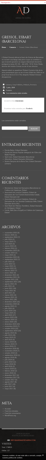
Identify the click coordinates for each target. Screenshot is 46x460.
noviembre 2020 (11, 304)
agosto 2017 (9, 382)
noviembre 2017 (11, 377)
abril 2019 (8, 340)
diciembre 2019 (10, 324)
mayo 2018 (9, 364)
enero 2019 (9, 346)
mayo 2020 (9, 313)
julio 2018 (8, 360)
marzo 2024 (9, 246)
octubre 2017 (10, 380)
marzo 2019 (9, 342)
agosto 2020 (9, 306)
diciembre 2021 (10, 275)
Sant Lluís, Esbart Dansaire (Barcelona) (19, 157)
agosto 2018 (9, 357)
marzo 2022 (9, 268)
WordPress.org (10, 415)
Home (4, 47)
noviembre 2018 (11, 351)
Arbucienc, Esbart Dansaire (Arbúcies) (19, 159)
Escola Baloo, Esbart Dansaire (16, 150)
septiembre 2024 (11, 237)
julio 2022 (8, 262)
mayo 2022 (9, 266)
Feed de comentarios (13, 413)
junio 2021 (9, 288)
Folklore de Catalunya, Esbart (16, 190)
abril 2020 (8, 315)
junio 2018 (9, 362)
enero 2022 (9, 273)
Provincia (33, 85)
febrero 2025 (9, 235)
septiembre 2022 (11, 259)
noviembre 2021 (11, 277)
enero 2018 (9, 373)
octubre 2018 (10, 353)
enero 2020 (9, 322)
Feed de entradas (11, 411)
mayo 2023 (9, 255)
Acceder (8, 409)
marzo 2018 (9, 368)
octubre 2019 (10, 328)
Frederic (9, 90)
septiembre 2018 (11, 355)
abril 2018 (8, 366)
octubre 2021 (10, 279)
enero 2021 (9, 299)
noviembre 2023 (11, 250)
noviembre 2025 (11, 233)
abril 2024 (8, 244)
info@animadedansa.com (23, 440)
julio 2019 (8, 335)
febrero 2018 (9, 371)
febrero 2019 (9, 344)
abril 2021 (8, 293)
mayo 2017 (9, 389)
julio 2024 (8, 239)
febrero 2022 (9, 270)
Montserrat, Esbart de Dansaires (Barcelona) (21, 188)
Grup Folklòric (18, 85)
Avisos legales (23, 434)
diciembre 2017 (10, 375)
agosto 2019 (9, 333)
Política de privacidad (23, 436)
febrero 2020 (9, 319)
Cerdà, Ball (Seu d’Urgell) (14, 210)
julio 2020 (8, 308)
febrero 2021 (9, 297)
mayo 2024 (9, 241)
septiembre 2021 (11, 282)
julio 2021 (8, 286)
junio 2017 (9, 386)
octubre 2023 (10, 253)
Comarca (12, 47)
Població (26, 85)
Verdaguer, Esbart (14, 208)
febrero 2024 (9, 248)
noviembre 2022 (11, 257)
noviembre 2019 (11, 326)
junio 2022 (9, 264)
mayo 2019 (9, 337)
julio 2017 (8, 384)
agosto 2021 (9, 284)
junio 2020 (9, 311)
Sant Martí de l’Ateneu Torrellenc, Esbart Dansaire (23, 206)
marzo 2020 (9, 317)
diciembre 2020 (10, 302)
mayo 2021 (9, 291)
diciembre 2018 (10, 348)
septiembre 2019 (11, 331)
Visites (6, 443)
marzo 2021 (9, 295)
